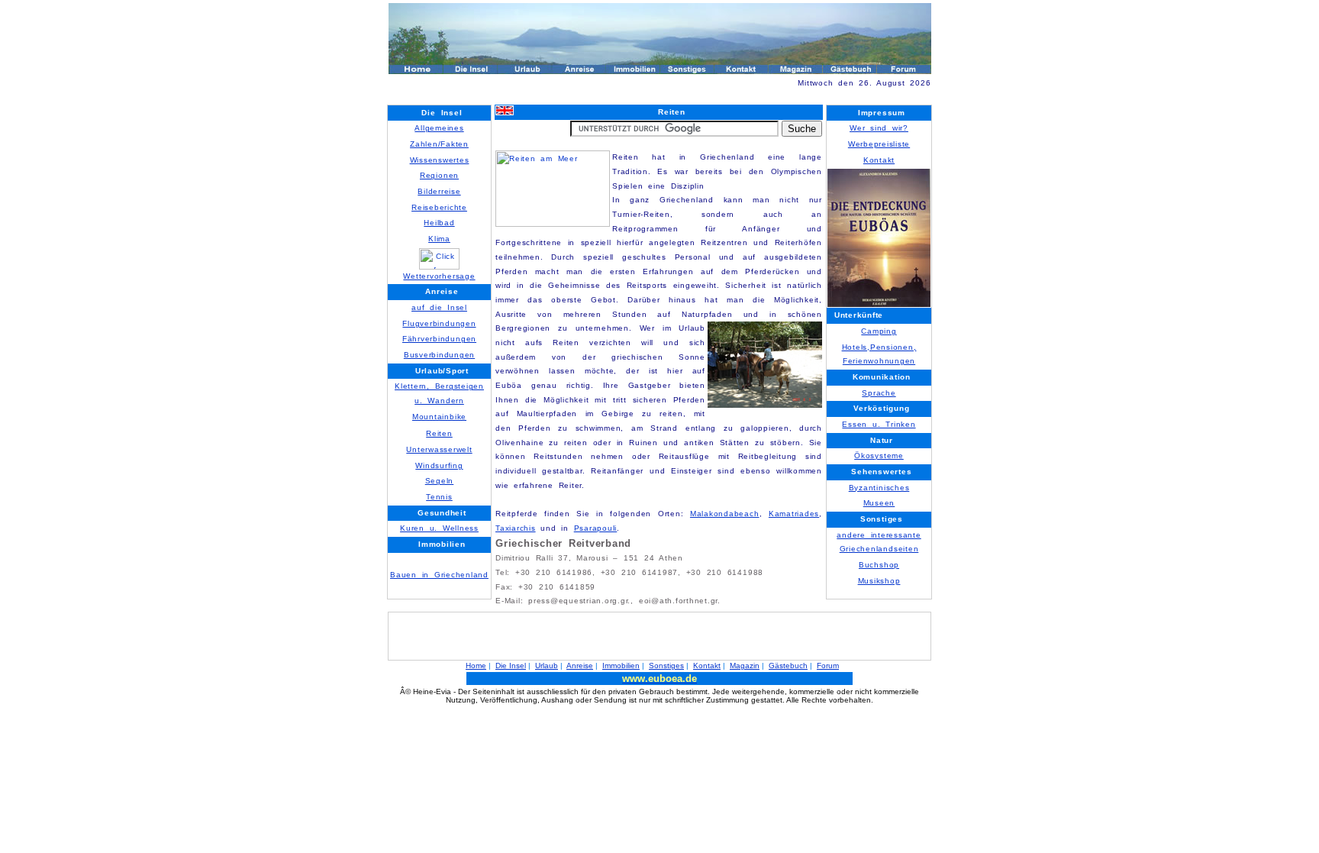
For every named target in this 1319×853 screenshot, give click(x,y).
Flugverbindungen (439, 323)
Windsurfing (439, 465)
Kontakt (879, 160)
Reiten (439, 433)
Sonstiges (666, 665)
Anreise (579, 665)
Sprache (878, 393)
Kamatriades (794, 513)
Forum (828, 665)
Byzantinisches (879, 487)
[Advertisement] (567, 96)
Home (476, 665)
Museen (879, 503)
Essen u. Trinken (878, 424)
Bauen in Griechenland (439, 574)
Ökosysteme (879, 455)
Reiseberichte (439, 207)
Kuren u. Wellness (439, 528)
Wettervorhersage (439, 276)
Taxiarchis (515, 528)
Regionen (439, 175)
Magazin (744, 665)
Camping (878, 331)
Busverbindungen (439, 355)
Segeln (439, 481)
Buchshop (879, 565)
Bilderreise (439, 191)
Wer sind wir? (879, 128)
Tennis (439, 497)
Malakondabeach (724, 513)
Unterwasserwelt (439, 449)
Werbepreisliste (879, 144)
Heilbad (439, 222)
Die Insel (510, 665)
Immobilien (621, 665)
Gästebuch (788, 665)
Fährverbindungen (439, 338)
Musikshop (879, 581)
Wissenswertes (439, 160)
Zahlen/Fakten (439, 144)
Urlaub (546, 665)
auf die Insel (439, 307)
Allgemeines (438, 128)
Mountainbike (439, 416)
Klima (439, 238)
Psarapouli (596, 528)
